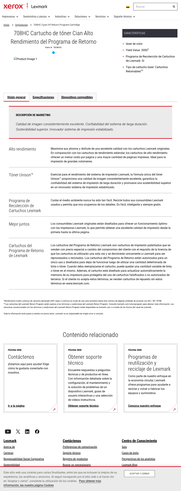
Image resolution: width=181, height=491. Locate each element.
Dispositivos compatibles (77, 97)
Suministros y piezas (35, 16)
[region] (90, 478)
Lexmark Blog (129, 465)
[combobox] (155, 6)
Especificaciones (43, 97)
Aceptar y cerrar (139, 473)
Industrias (60, 16)
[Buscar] (173, 6)
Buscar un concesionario (77, 465)
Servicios (100, 16)
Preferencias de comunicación (80, 447)
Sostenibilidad (12, 465)
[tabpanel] (90, 198)
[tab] (16, 97)
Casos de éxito (130, 453)
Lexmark (10, 441)
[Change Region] (128, 6)
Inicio (25, 6)
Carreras (8, 453)
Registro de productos (75, 459)
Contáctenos (72, 441)
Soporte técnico (123, 16)
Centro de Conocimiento (139, 441)
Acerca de (9, 447)
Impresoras (8, 16)
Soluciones (81, 16)
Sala (124, 447)
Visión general (16, 97)
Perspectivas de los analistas (138, 459)
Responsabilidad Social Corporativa (24, 459)
